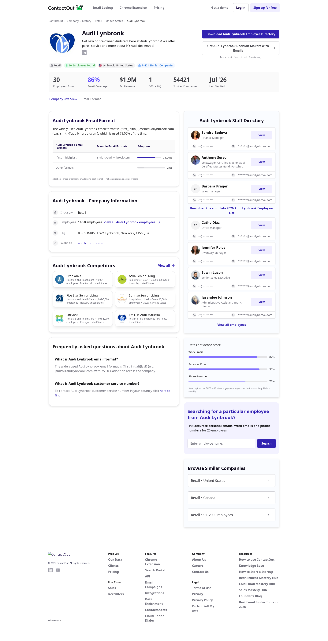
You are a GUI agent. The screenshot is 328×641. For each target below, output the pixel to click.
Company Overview (63, 99)
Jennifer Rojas (213, 247)
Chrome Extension (133, 8)
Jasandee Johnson (217, 297)
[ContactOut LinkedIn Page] (50, 593)
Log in (240, 8)
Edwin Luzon (212, 272)
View (262, 135)
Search (266, 443)
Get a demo (220, 8)
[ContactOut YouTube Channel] (58, 593)
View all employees (231, 325)
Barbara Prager (215, 186)
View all (164, 265)
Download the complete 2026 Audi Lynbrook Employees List (232, 210)
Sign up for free (265, 8)
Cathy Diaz (211, 222)
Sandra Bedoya (214, 132)
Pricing (159, 8)
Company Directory (79, 21)
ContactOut (56, 21)
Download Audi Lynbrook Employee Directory (241, 34)
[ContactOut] (66, 7)
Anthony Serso (214, 157)
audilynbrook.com (91, 243)
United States (114, 21)
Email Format (91, 99)
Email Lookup (102, 8)
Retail (98, 21)
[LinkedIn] (84, 52)
